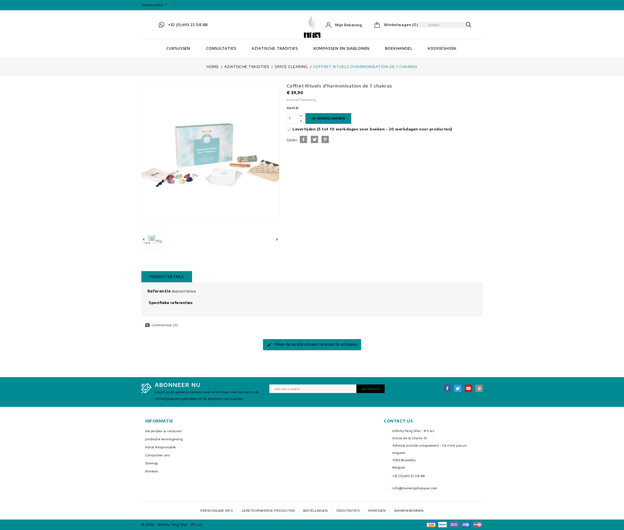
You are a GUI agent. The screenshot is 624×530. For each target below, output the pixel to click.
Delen (303, 139)
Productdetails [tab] (167, 277)
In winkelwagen (328, 118)
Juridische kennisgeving (164, 439)
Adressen (377, 510)
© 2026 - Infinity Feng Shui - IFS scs (172, 524)
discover (442, 524)
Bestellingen (315, 510)
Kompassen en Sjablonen (341, 48)
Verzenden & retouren (163, 431)
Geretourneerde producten (268, 510)
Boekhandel (398, 48)
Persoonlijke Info (216, 510)
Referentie (159, 291)
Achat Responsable (160, 447)
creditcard (477, 524)
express (454, 524)
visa (431, 524)
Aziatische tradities (275, 48)
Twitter (457, 388)
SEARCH (468, 25)
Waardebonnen (409, 510)
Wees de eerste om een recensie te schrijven (315, 344)
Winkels (151, 471)
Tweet (314, 139)
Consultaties (221, 48)
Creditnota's (348, 510)
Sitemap (151, 463)
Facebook (447, 388)
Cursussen (178, 48)
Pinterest (325, 139)
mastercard (465, 524)
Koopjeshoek (442, 48)
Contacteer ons (157, 455)
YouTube (468, 388)
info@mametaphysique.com (414, 488)
